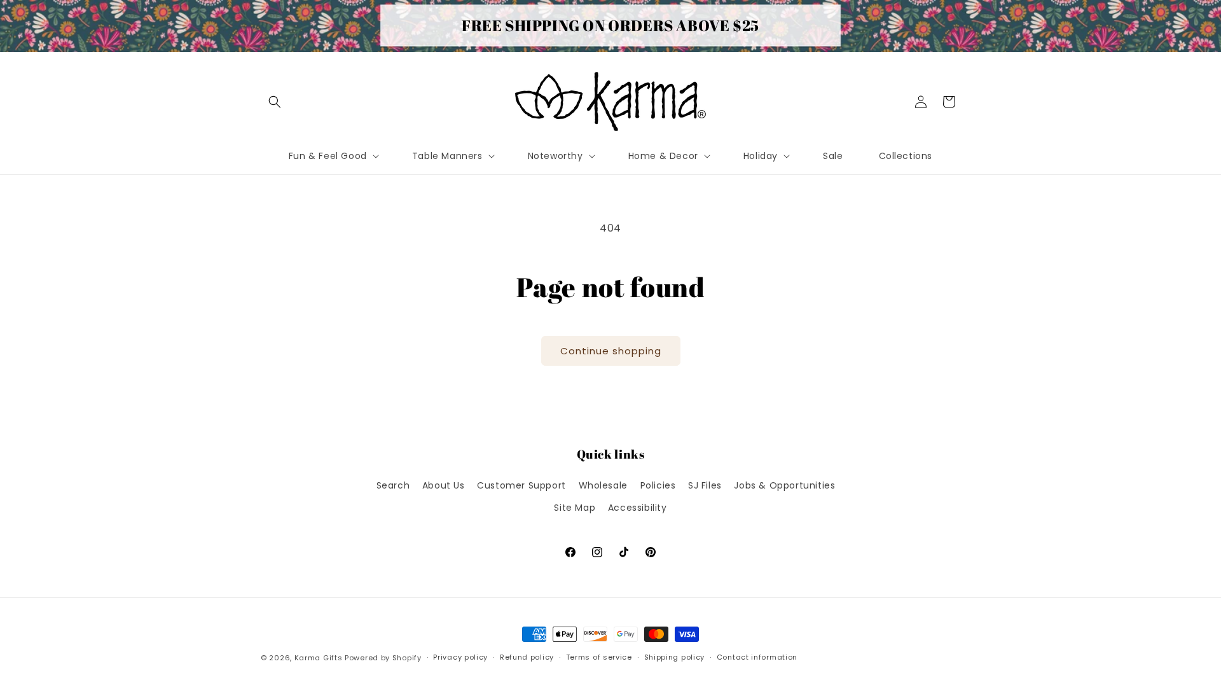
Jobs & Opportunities (784, 485)
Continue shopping (610, 350)
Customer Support (521, 485)
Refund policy (527, 657)
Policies (658, 485)
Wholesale (603, 485)
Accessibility (637, 507)
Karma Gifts (318, 658)
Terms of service (599, 657)
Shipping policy (674, 657)
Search (393, 485)
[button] (275, 102)
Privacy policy (460, 657)
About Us (443, 485)
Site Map (574, 507)
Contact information (757, 657)
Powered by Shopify (383, 658)
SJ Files (705, 485)
